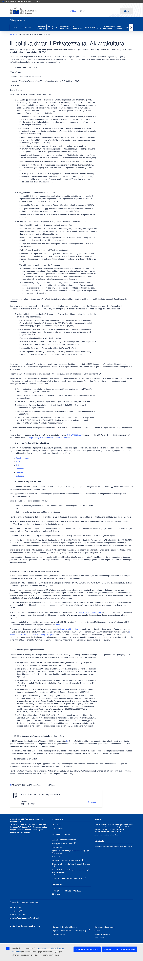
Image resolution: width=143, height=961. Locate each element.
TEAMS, (93, 612)
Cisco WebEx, (83, 612)
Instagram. (20, 476)
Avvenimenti (90, 27)
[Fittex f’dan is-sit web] (103, 11)
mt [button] (84, 11)
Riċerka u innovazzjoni (17, 914)
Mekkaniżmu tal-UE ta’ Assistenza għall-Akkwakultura (26, 820)
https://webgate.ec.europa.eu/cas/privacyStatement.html (51, 438)
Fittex (126, 11)
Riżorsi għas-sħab (58, 934)
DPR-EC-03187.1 (74, 435)
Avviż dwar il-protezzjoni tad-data (106, 835)
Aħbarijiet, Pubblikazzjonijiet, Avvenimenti (24, 918)
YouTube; (19, 462)
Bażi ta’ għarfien (50, 27)
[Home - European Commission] (25, 10)
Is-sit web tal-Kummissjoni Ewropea (25, 926)
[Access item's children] (33, 27)
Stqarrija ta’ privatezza (102, 934)
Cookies (97, 930)
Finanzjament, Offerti (17, 911)
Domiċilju (14, 27)
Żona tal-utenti (120, 27)
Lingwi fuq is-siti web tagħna (104, 927)
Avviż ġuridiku (99, 938)
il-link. (58, 625)
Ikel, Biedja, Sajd (15, 907)
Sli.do (99, 612)
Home (12, 34)
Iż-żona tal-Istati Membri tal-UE (109, 27)
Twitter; (19, 465)
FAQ (127, 27)
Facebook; (20, 469)
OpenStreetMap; (22, 458)
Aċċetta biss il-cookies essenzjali (119, 949)
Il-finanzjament (78, 27)
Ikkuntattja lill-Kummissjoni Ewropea (64, 927)
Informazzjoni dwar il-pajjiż (65, 27)
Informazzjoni (25, 27)
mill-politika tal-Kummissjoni (69, 629)
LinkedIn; (19, 472)
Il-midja (99, 27)
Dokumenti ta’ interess (41, 27)
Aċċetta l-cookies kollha (87, 949)
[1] (67, 741)
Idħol (74, 11)
